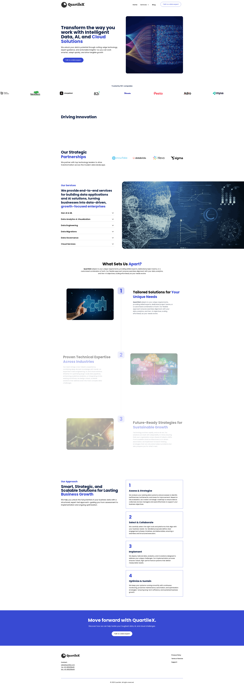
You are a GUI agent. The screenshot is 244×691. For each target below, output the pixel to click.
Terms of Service (177, 659)
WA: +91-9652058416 (68, 669)
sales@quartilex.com (68, 665)
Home (135, 5)
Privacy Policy (176, 655)
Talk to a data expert (171, 4)
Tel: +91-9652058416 (67, 667)
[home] (73, 5)
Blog (154, 5)
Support (174, 662)
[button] (145, 5)
